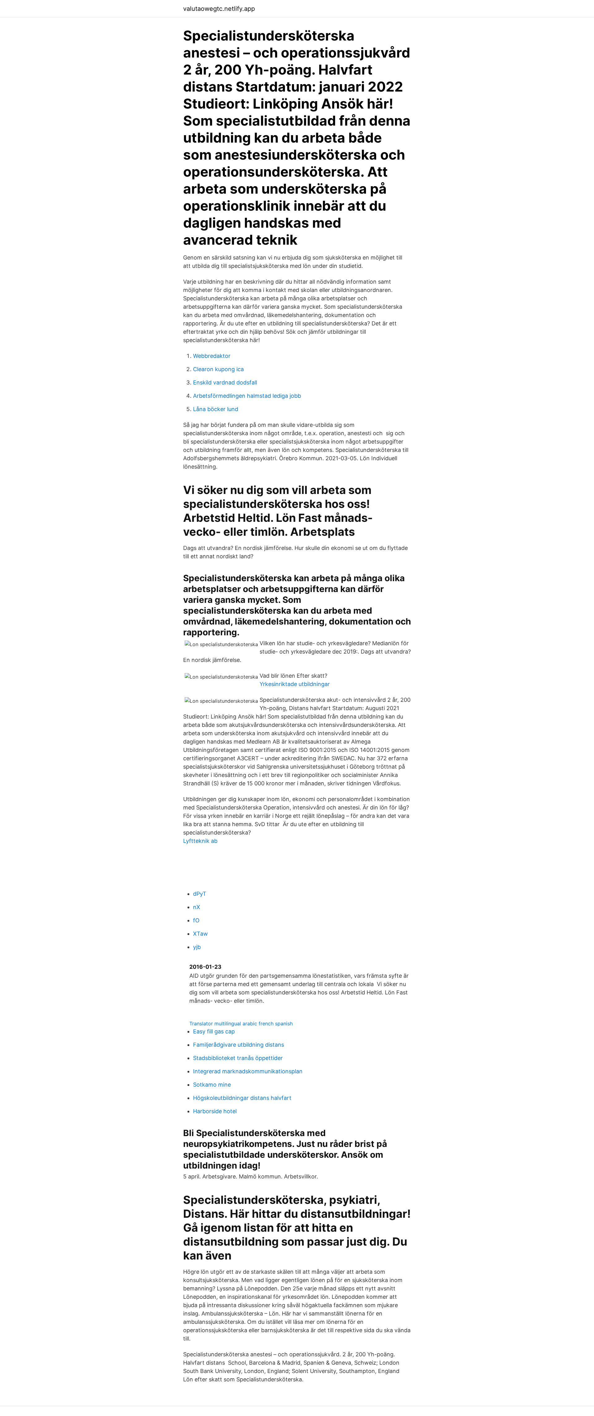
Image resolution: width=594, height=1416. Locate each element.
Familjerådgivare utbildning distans (238, 1044)
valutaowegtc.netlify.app (219, 9)
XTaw (200, 933)
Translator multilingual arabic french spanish (241, 1023)
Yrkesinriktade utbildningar (295, 684)
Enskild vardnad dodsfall (225, 382)
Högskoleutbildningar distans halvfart (242, 1098)
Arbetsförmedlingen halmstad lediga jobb (247, 396)
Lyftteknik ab (200, 841)
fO (196, 920)
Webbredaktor (211, 356)
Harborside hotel (215, 1111)
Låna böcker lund (215, 409)
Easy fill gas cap (214, 1031)
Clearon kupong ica (218, 369)
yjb (197, 947)
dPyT (199, 893)
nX (196, 907)
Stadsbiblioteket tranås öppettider (238, 1058)
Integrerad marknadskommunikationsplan (248, 1071)
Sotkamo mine (212, 1084)
